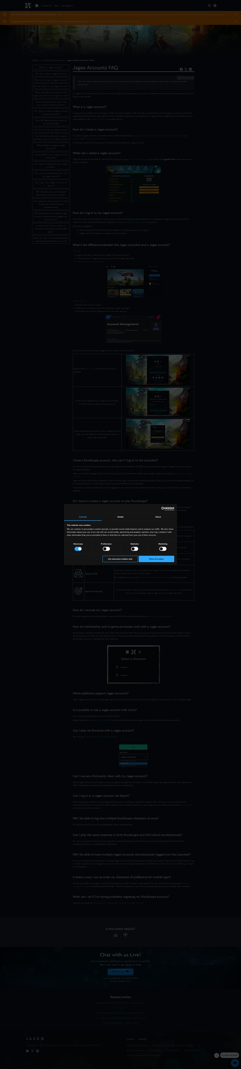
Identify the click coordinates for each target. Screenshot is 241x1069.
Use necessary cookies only (120, 559)
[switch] (106, 549)
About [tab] (158, 517)
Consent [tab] (83, 517)
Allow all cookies (156, 559)
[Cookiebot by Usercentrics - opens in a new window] (163, 509)
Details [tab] (120, 517)
